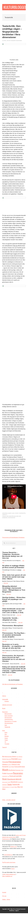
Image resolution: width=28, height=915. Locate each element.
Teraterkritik (11, 517)
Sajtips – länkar (6, 899)
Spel (6, 725)
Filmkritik (5, 762)
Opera (6, 738)
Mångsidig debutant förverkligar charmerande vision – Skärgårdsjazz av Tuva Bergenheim (13, 589)
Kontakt (4, 892)
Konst (10, 766)
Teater (17, 513)
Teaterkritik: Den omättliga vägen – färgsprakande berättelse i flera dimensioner (12, 31)
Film (6, 734)
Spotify (9, 782)
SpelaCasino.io (6, 839)
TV (5, 742)
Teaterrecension (5, 787)
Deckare (4, 759)
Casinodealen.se (8, 854)
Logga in (17, 910)
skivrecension (5, 782)
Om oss (4, 896)
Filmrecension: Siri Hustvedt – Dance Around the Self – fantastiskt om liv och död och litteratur (13, 658)
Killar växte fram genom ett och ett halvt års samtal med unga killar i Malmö (14, 577)
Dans (6, 732)
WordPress (11, 910)
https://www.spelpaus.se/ (9, 874)
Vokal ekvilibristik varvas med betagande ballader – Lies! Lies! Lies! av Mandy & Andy (13, 610)
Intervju (4, 696)
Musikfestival (12, 770)
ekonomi (20, 759)
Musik (3, 708)
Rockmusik (12, 776)
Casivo (13, 868)
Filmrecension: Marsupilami (12, 625)
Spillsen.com (13, 846)
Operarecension (9, 719)
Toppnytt (4, 514)
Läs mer (6, 583)
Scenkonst (11, 779)
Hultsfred (9, 764)
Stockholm (14, 782)
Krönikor (7, 701)
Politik (4, 773)
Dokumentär (8, 759)
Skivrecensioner (9, 723)
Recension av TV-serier (11, 721)
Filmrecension (8, 717)
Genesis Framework (20, 909)
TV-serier (7, 744)
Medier (23, 766)
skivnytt (18, 779)
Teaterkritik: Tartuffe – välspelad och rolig (10, 619)
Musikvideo (18, 770)
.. (2, 692)
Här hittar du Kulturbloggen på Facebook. (12, 684)
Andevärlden (12, 516)
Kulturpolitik (5, 699)
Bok (3, 756)
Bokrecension (8, 713)
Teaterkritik (22, 513)
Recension (5, 712)
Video (15, 787)
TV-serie (12, 787)
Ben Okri (18, 516)
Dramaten (4, 517)
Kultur (12, 766)
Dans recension (9, 715)
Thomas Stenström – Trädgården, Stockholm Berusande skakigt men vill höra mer (12, 555)
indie (18, 764)
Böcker (14, 756)
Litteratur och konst (7, 705)
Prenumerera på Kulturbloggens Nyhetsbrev (13, 537)
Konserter (5, 766)
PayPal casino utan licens (8, 862)
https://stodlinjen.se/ (7, 876)
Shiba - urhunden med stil (8, 800)
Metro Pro (13, 909)
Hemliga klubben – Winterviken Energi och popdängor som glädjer (13, 599)
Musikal (7, 736)
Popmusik (10, 773)
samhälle (19, 776)
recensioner (4, 776)
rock (8, 776)
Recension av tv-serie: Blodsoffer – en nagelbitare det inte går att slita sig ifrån (13, 646)
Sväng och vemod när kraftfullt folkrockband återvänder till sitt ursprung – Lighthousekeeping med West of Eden (14, 669)
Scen (13, 513)
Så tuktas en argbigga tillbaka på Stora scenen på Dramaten (13, 566)
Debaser (20, 756)
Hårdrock (14, 764)
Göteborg (5, 764)
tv (9, 787)
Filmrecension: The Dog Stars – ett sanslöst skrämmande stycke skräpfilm (14, 635)
